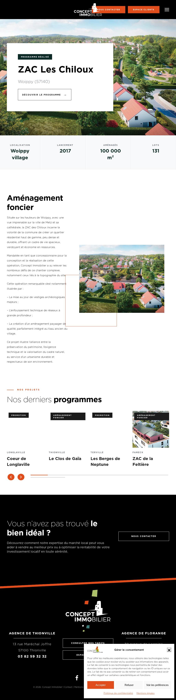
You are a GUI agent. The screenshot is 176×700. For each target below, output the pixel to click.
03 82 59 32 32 (32, 656)
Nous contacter (108, 9)
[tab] (39, 477)
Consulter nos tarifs (88, 643)
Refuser (129, 685)
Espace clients (143, 9)
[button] (169, 650)
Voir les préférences (157, 685)
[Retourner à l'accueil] (88, 9)
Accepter (101, 685)
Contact (68, 687)
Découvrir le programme (44, 94)
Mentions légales (145, 693)
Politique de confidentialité (118, 693)
